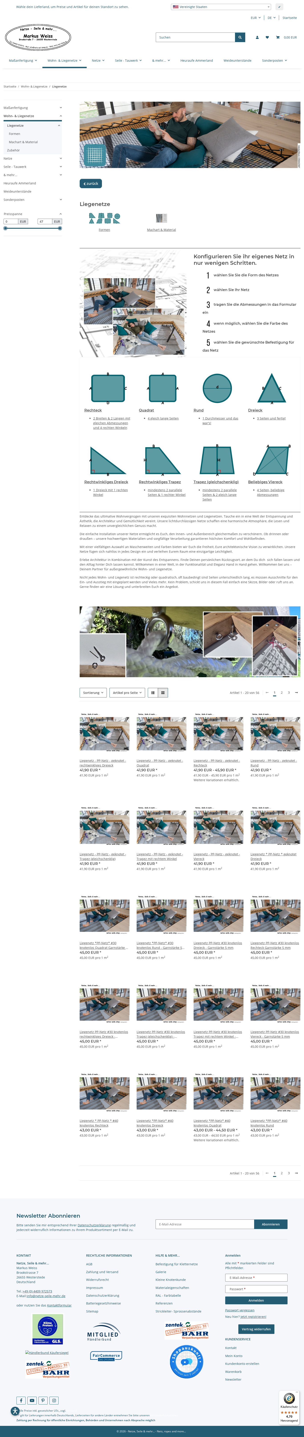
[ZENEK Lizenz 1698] (47, 1369)
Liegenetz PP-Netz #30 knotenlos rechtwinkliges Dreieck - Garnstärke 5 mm (104, 1034)
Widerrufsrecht (97, 1280)
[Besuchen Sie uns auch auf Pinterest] (43, 1400)
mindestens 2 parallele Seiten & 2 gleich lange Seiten (220, 494)
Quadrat (146, 410)
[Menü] (297, 1393)
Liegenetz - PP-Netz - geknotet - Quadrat (160, 762)
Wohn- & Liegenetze (19, 116)
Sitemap (92, 1311)
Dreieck (255, 410)
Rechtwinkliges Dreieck (106, 482)
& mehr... (10, 175)
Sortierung (91, 693)
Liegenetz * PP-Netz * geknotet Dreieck (273, 856)
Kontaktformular (59, 1305)
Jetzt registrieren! (253, 1317)
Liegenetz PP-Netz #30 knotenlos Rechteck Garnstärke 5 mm (275, 945)
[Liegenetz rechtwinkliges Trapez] (162, 460)
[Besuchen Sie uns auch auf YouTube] (31, 1400)
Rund (199, 410)
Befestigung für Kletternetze (177, 1264)
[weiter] (296, 692)
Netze (8, 158)
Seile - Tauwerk (15, 167)
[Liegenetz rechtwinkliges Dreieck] (108, 460)
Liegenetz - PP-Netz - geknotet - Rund (274, 762)
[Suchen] (240, 37)
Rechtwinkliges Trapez (160, 482)
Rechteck (93, 410)
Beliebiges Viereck (265, 482)
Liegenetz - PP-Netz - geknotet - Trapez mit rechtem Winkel (160, 856)
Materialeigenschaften (172, 1288)
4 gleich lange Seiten (163, 418)
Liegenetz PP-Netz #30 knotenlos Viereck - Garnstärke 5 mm (275, 1034)
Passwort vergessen (240, 1310)
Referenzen (164, 1303)
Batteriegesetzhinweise (103, 1303)
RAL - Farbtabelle (168, 1295)
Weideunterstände (17, 191)
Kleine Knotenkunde (171, 1280)
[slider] (5, 228)
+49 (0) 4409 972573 (37, 1291)
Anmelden (256, 1300)
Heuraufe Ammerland (20, 183)
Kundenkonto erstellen (242, 1364)
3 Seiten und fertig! (271, 418)
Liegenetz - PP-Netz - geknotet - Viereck (217, 856)
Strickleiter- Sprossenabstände (178, 1311)
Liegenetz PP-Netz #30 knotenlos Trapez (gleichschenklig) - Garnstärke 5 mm (161, 1034)
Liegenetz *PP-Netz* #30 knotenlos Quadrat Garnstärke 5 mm (104, 945)
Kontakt (231, 1348)
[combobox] (221, 7)
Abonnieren (271, 1224)
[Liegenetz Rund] (217, 388)
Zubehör (13, 150)
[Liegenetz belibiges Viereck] (272, 460)
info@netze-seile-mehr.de (46, 1296)
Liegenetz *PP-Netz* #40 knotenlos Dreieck (155, 1123)
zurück (90, 183)
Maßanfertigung (16, 108)
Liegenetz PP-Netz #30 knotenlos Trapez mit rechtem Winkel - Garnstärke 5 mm (218, 1034)
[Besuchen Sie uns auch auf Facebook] (21, 1400)
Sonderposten (14, 200)
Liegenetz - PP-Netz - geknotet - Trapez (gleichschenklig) (103, 856)
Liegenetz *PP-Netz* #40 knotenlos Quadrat (212, 1123)
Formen (104, 230)
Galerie (161, 1272)
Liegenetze (15, 125)
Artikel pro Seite (125, 693)
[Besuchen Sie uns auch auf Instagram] (54, 1400)
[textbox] (221, 7)
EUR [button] (254, 18)
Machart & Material (161, 230)
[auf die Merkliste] (122, 716)
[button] (257, 37)
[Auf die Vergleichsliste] (110, 716)
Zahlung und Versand (102, 1272)
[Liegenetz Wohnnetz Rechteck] (108, 388)
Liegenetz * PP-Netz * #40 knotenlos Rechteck (99, 1123)
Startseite (290, 18)
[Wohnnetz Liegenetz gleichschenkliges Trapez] (217, 460)
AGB (89, 1264)
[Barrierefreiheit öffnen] (15, 1411)
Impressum (94, 1288)
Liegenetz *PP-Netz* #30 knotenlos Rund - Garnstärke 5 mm (159, 945)
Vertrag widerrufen (256, 1329)
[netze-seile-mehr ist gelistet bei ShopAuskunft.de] (186, 1361)
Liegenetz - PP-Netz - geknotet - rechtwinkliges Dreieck (103, 762)
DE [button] (270, 18)
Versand (72, 1411)
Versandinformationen (164, 1415)
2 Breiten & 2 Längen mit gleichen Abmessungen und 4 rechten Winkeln (111, 423)
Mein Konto (233, 1356)
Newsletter (233, 1379)
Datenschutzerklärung (94, 1225)
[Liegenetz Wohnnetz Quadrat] (162, 388)
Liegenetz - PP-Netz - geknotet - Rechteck (217, 762)
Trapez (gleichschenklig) (216, 482)
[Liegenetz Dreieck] (272, 388)
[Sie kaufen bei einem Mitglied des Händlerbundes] (104, 1331)
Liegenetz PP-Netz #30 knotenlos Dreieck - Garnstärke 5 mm (218, 945)
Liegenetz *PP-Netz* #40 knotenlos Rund (269, 1123)
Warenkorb (233, 1372)
